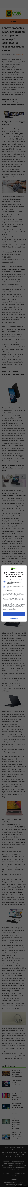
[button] (14, 591)
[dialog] (14, 593)
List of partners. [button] (9, 600)
